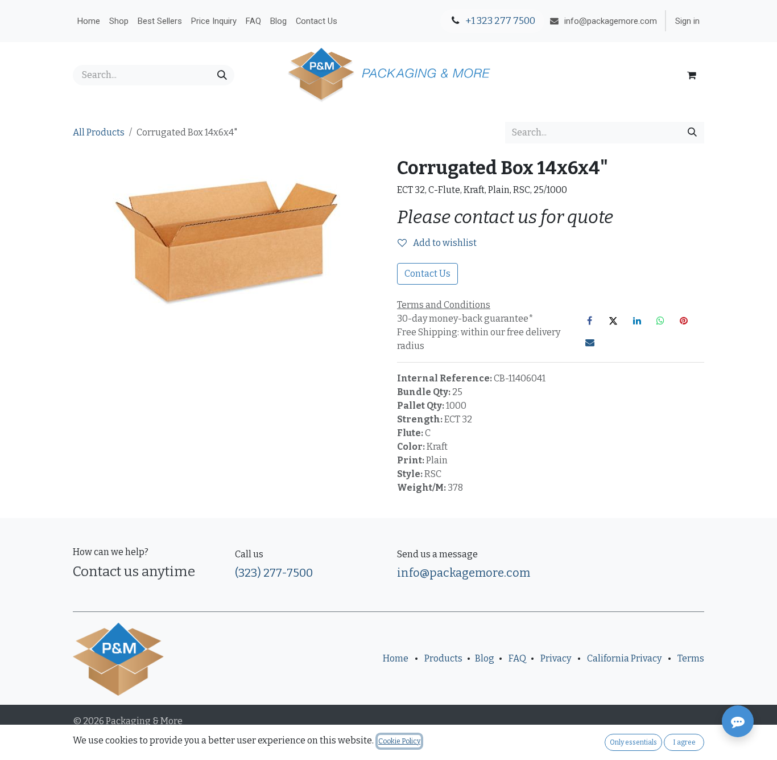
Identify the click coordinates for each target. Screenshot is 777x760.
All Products (99, 132)
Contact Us (427, 273)
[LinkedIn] (637, 320)
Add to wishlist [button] (444, 242)
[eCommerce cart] (691, 75)
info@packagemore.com (463, 573)
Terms (690, 658)
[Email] (590, 342)
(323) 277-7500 (274, 573)
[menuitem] (89, 21)
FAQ (517, 658)
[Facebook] (590, 320)
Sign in (687, 21)
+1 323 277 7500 (499, 21)
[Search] (222, 75)
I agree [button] (684, 742)
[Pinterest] (684, 320)
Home (395, 658)
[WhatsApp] (660, 320)
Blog (484, 658)
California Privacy (624, 658)
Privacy (555, 658)
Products (443, 658)
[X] (613, 320)
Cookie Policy (399, 741)
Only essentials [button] (633, 742)
